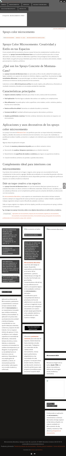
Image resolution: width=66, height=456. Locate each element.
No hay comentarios (59, 28)
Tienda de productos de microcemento (25, 446)
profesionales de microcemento (11, 218)
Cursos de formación (59, 446)
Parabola (33, 450)
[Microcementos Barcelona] (64, 184)
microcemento (15, 216)
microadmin (10, 37)
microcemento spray (39, 216)
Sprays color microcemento (19, 32)
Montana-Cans (21, 132)
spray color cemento (25, 218)
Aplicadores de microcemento (20, 213)
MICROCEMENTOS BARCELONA (36, 37)
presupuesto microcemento (53, 216)
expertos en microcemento (51, 213)
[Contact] (64, 187)
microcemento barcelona (26, 216)
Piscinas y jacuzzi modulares (45, 446)
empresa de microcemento (36, 213)
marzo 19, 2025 (20, 37)
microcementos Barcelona (13, 196)
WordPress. (40, 450)
